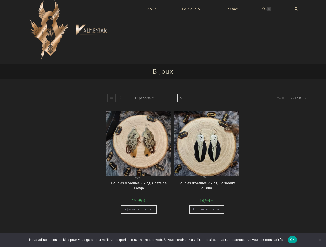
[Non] (320, 239)
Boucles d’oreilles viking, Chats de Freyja (139, 185)
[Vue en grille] (111, 98)
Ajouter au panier (139, 209)
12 (288, 98)
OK (292, 240)
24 (294, 98)
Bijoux (139, 177)
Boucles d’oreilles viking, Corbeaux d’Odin (206, 185)
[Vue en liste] (122, 98)
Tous (302, 98)
